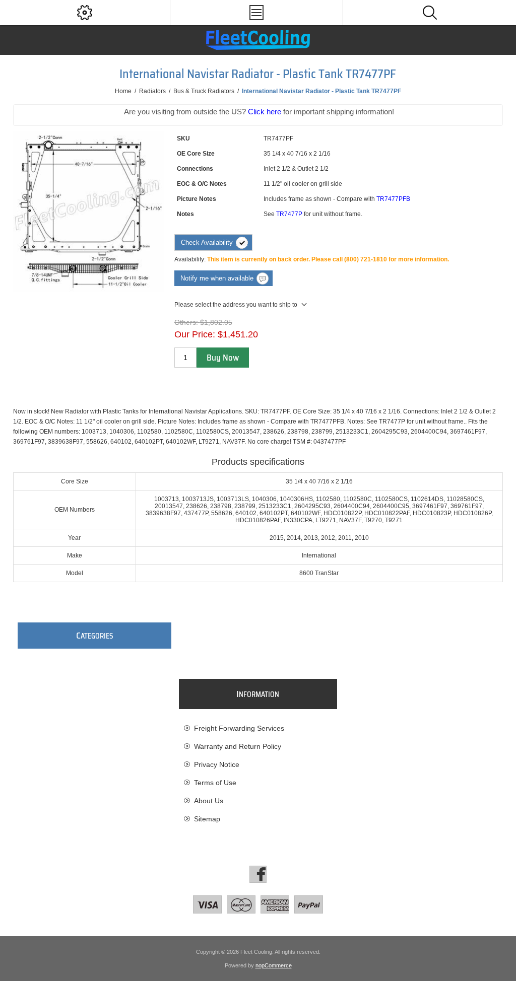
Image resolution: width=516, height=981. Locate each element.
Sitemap (207, 819)
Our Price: (194, 334)
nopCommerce (273, 965)
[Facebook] (258, 874)
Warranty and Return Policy (237, 746)
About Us (208, 801)
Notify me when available (216, 278)
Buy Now (223, 357)
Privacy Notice (216, 764)
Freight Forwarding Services (239, 728)
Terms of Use (215, 783)
